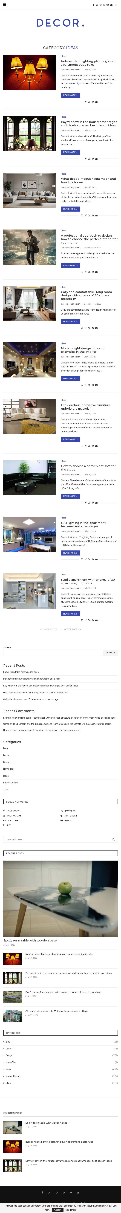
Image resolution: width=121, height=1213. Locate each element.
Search (7, 647)
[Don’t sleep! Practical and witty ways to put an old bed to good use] (12, 997)
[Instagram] (100, 4)
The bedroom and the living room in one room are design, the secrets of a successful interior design (62, 724)
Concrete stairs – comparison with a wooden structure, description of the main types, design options (65, 718)
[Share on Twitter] (89, 101)
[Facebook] (93, 4)
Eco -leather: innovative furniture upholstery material (85, 406)
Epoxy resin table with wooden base (21, 672)
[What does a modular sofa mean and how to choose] (29, 190)
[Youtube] (108, 4)
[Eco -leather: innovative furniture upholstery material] (29, 416)
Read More (71, 1210)
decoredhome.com (71, 70)
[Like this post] (82, 101)
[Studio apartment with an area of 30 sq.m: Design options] (29, 591)
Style (5, 789)
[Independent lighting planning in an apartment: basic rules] (29, 72)
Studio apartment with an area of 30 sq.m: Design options (88, 581)
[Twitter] (97, 4)
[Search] (116, 4)
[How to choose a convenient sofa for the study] (29, 477)
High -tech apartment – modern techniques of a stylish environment (46, 730)
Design (6, 762)
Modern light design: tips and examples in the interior (82, 350)
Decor (6, 755)
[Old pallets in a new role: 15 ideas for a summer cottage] (12, 1016)
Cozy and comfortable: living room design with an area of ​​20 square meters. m (86, 295)
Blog (5, 748)
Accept (57, 1210)
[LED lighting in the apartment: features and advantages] (29, 534)
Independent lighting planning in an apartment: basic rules (88, 63)
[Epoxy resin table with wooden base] (60, 899)
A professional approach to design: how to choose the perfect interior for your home (89, 239)
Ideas (6, 776)
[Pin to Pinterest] (93, 101)
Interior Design (10, 782)
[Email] (111, 4)
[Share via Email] (96, 101)
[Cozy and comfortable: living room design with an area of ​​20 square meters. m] (29, 303)
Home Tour (8, 769)
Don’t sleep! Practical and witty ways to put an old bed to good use (35, 692)
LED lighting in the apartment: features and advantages (83, 524)
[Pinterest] (104, 4)
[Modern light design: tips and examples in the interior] (29, 359)
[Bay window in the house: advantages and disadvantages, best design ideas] (29, 133)
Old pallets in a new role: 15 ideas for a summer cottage (30, 699)
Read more (69, 95)
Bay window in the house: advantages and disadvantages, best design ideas (89, 123)
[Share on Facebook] (85, 101)
